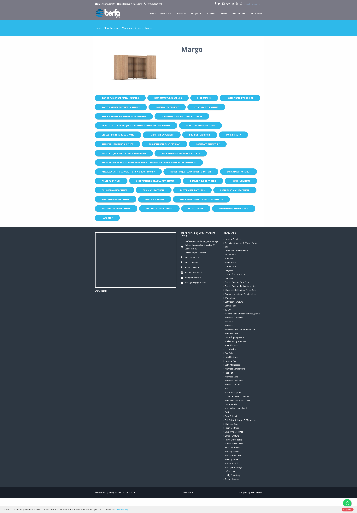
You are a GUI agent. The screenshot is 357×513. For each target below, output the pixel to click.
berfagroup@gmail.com (131, 4)
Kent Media (256, 492)
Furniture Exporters (162, 134)
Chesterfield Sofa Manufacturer (155, 180)
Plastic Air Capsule (232, 392)
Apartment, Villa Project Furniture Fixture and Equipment (136, 125)
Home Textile (195, 208)
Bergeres (228, 270)
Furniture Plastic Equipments (237, 396)
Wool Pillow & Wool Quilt (236, 408)
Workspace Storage (132, 28)
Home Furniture (241, 180)
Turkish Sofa (233, 134)
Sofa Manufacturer (238, 171)
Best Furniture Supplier (168, 97)
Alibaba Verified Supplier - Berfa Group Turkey (128, 171)
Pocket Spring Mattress (235, 341)
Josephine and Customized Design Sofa (242, 313)
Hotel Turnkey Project (240, 97)
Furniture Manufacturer (200, 125)
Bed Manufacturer (154, 190)
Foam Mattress (231, 428)
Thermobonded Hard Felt (233, 208)
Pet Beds (228, 321)
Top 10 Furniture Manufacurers (120, 97)
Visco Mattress (231, 345)
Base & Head (230, 416)
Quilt (226, 412)
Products (180, 13)
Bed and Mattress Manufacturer (180, 153)
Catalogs (211, 13)
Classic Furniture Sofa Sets (236, 282)
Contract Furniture (206, 107)
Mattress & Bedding (233, 317)
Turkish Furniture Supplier (117, 144)
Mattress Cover (231, 424)
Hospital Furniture (232, 239)
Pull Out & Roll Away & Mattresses (240, 420)
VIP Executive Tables (233, 443)
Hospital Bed (230, 361)
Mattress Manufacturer (116, 208)
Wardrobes (229, 298)
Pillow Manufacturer (114, 190)
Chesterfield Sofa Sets (234, 274)
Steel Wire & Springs (233, 431)
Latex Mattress (231, 349)
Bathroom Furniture (233, 301)
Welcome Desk (231, 463)
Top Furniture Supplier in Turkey (121, 107)
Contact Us (238, 13)
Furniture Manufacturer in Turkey (181, 116)
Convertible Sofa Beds (203, 180)
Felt (226, 388)
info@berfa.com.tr (106, 4)
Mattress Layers (231, 333)
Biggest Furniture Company (118, 134)
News (224, 13)
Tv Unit (227, 309)
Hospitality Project (167, 107)
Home (152, 13)
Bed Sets (228, 278)
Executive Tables (232, 447)
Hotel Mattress (231, 357)
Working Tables (231, 451)
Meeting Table (231, 459)
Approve (347, 509)
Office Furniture (111, 28)
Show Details (101, 290)
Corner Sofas (230, 266)
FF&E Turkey (204, 97)
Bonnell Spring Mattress (235, 337)
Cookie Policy (187, 492)
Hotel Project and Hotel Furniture (190, 171)
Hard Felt (107, 217)
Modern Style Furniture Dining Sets (240, 290)
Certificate (256, 13)
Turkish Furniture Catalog (164, 144)
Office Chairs (230, 471)
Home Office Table (233, 439)
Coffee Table (230, 305)
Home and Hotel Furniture (236, 250)
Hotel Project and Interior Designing (124, 153)
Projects (196, 13)
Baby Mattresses (232, 365)
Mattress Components (159, 208)
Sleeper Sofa (230, 254)
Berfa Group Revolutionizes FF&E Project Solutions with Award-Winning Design (149, 162)
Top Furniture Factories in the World (124, 116)
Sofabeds (228, 258)
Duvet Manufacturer (192, 190)
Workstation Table (232, 455)
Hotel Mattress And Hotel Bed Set (239, 329)
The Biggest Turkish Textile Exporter (201, 199)
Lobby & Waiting (232, 475)
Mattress (228, 325)
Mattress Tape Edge (233, 380)
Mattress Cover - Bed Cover (237, 400)
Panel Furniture (111, 180)
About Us (165, 13)
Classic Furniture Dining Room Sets (240, 286)
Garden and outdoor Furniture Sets (240, 294)
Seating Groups (231, 479)
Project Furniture (199, 134)
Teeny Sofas (230, 262)
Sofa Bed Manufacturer (115, 199)
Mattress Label (231, 376)
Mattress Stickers (232, 384)
